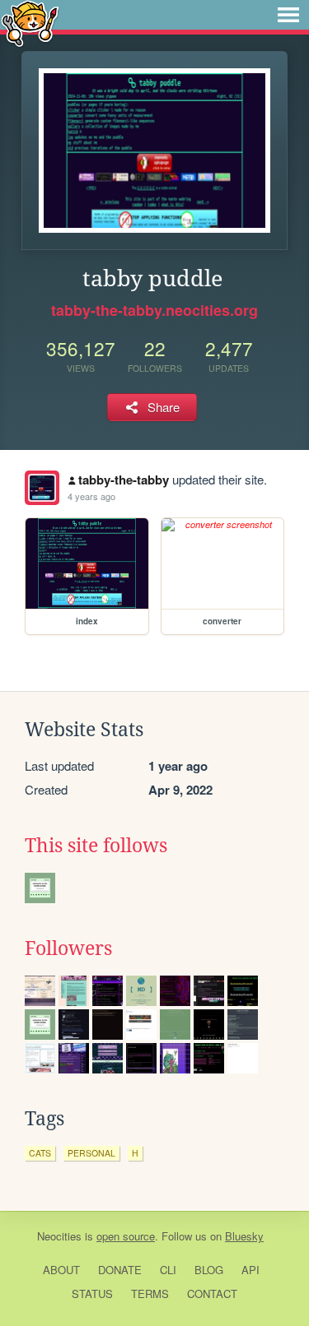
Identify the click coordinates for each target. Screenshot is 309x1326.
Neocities (59, 1236)
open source (125, 1236)
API (250, 1269)
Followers (68, 948)
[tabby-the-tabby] (42, 488)
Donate (120, 1269)
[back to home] (30, 22)
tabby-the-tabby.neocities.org (154, 310)
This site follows (96, 845)
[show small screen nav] (288, 15)
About (61, 1269)
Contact (212, 1293)
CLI (168, 1269)
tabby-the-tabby (123, 480)
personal (91, 1153)
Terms (150, 1293)
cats (40, 1153)
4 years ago (91, 496)
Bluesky (244, 1236)
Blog (208, 1269)
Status (92, 1293)
